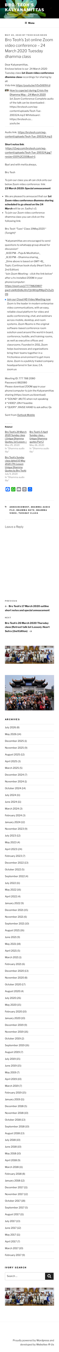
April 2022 (11, 896)
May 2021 (10, 943)
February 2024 (13, 815)
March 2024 (12, 808)
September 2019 (15, 1045)
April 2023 (11, 849)
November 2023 (14, 828)
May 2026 (11, 734)
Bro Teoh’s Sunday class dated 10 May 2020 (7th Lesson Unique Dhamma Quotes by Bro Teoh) (15, 464)
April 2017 (11, 1241)
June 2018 (11, 1146)
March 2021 (12, 957)
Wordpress (42, 1340)
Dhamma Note (25, 510)
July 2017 (10, 1221)
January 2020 (12, 1018)
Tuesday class (29, 513)
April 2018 (11, 1160)
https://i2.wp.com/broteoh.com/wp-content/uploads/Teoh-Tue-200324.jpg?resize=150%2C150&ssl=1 (28, 152)
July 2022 (10, 883)
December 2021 (14, 910)
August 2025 (12, 754)
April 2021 (11, 950)
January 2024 (12, 822)
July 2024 (10, 795)
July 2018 (10, 1139)
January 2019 (12, 1099)
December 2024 (14, 774)
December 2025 (14, 741)
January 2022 (12, 903)
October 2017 (13, 1200)
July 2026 (10, 727)
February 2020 (13, 1011)
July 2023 (10, 835)
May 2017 (10, 1234)
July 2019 (10, 1058)
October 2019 (13, 1038)
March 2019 (12, 1085)
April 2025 (11, 761)
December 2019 (14, 1025)
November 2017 (14, 1194)
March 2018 (12, 1167)
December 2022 (14, 862)
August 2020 (12, 991)
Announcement (20, 507)
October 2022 (13, 869)
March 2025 (12, 767)
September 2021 (14, 923)
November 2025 (14, 747)
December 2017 (14, 1187)
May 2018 (10, 1153)
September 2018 (15, 1126)
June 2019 (11, 1065)
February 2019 (13, 1092)
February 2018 (13, 1173)
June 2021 (11, 937)
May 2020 (11, 1004)
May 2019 (10, 1072)
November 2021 (14, 916)
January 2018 (12, 1180)
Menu (31, 23)
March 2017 (12, 1248)
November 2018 (14, 1113)
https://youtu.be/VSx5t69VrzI (33, 85)
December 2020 (14, 970)
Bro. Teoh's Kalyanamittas (24, 7)
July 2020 (10, 998)
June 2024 (11, 801)
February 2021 (13, 964)
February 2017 (13, 1255)
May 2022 (10, 889)
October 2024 (13, 788)
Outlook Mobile (26, 415)
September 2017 (14, 1207)
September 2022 (15, 876)
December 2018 (14, 1106)
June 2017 (11, 1227)
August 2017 (12, 1214)
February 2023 (13, 855)
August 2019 (12, 1052)
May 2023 (11, 842)
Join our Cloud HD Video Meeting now (29, 299)
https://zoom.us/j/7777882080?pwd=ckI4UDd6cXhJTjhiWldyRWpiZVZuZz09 (29, 290)
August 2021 (12, 930)
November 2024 (14, 781)
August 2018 (12, 1133)
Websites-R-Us (45, 1344)
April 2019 (11, 1079)
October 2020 (13, 984)
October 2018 (13, 1119)
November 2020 (14, 977)
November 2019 (14, 1031)
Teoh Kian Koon (36, 35)
